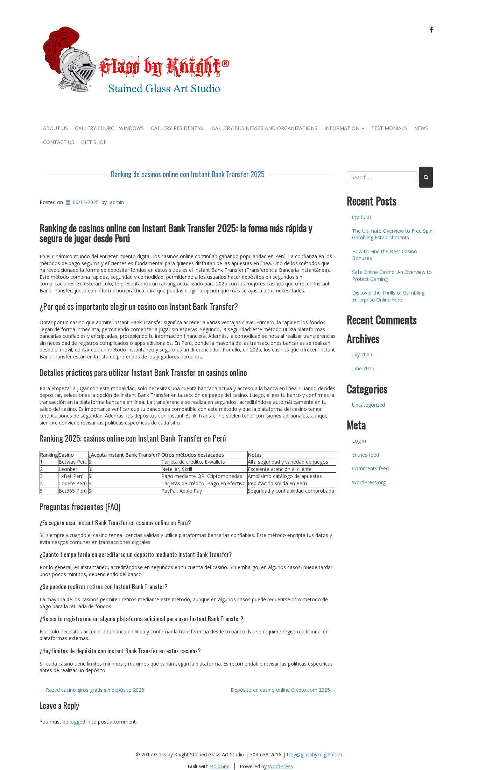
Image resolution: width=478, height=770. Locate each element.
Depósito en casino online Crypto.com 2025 (283, 690)
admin (117, 202)
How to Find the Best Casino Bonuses (384, 255)
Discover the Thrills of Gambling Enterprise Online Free (388, 296)
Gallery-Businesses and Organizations (264, 128)
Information (342, 128)
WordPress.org (369, 482)
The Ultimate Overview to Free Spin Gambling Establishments (392, 234)
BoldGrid (220, 766)
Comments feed (370, 468)
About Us (55, 128)
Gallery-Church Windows (109, 128)
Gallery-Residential (178, 128)
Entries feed (365, 454)
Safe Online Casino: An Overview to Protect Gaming (392, 275)
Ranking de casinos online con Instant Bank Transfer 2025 (188, 174)
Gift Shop (94, 142)
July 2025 (362, 354)
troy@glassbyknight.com (314, 754)
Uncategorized (368, 404)
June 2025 (363, 368)
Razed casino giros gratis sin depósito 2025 (92, 690)
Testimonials (389, 128)
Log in (359, 440)
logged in (80, 721)
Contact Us (58, 142)
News (421, 128)
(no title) (361, 216)
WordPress (280, 766)
